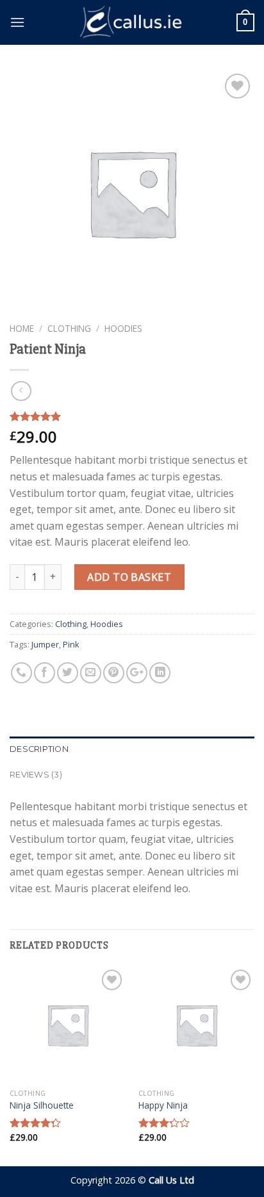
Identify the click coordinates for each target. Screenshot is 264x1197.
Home (22, 328)
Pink (71, 644)
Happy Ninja (163, 1105)
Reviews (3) (36, 774)
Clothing (69, 328)
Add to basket (129, 577)
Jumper (45, 644)
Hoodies (123, 328)
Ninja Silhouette (42, 1105)
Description (39, 749)
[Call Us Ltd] (132, 22)
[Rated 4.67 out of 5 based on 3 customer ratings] (132, 416)
